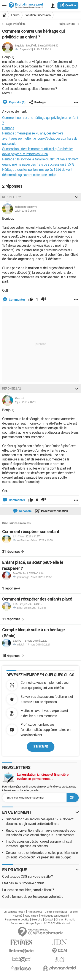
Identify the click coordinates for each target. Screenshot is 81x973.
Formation (70, 919)
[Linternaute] (21, 951)
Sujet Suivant (67, 24)
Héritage (8, 128)
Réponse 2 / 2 (11, 388)
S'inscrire (40, 746)
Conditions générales (56, 911)
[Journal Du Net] (60, 942)
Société (74, 911)
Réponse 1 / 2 (11, 197)
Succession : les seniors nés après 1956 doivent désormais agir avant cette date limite (39, 821)
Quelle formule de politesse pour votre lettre (32, 897)
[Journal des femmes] (21, 942)
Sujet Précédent (16, 24)
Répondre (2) (16, 102)
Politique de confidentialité (54, 915)
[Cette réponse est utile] (30, 299)
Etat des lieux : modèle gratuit (23, 883)
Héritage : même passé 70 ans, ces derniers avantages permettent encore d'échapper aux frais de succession (39, 138)
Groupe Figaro (33, 923)
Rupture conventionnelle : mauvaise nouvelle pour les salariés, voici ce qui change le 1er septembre (41, 832)
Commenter (16, 299)
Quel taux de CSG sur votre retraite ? (27, 876)
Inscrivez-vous (34, 911)
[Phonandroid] (60, 968)
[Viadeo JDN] (60, 959)
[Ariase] (21, 968)
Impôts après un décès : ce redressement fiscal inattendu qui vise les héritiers (39, 843)
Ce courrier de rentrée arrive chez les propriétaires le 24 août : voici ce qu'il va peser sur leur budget (42, 855)
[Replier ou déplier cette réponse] (76, 196)
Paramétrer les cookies (17, 919)
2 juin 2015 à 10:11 (40, 49)
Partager (40, 102)
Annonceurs (17, 923)
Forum (15, 15)
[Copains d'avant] (21, 959)
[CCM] (60, 951)
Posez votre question (54, 511)
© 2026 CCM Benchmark (57, 923)
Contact (48, 919)
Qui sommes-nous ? (14, 911)
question (70, 5)
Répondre (25, 511)
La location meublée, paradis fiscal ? (28, 890)
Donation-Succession (37, 15)
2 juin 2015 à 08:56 (25, 210)
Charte (59, 919)
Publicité (17, 915)
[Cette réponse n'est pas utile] (43, 299)
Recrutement (31, 915)
